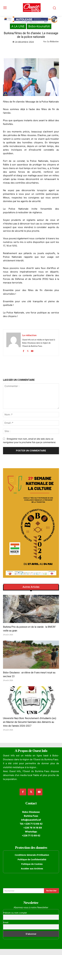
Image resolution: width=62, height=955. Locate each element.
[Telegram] (36, 50)
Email (5, 922)
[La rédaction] (13, 343)
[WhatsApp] (29, 50)
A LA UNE (18, 26)
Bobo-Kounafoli (39, 26)
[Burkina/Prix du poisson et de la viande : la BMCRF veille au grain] (31, 609)
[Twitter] (22, 50)
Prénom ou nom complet (15, 913)
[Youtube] (32, 350)
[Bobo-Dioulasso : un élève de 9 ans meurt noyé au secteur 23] (31, 655)
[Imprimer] (43, 50)
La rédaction (29, 335)
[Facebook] (15, 50)
